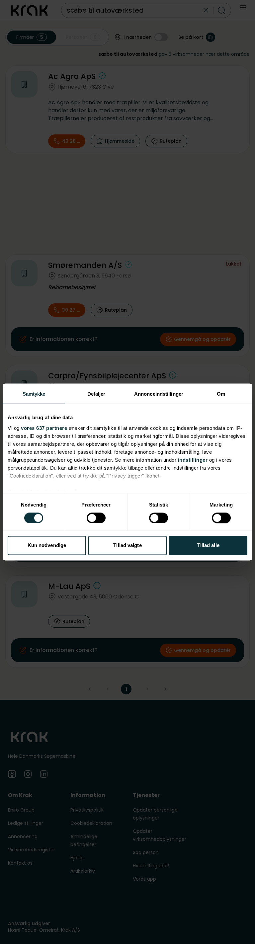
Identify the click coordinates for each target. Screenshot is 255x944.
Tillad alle (208, 545)
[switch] (96, 517)
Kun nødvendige (47, 545)
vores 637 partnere (44, 428)
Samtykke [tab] (34, 394)
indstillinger (193, 460)
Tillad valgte (127, 545)
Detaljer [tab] (96, 394)
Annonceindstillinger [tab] (158, 394)
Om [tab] (221, 394)
